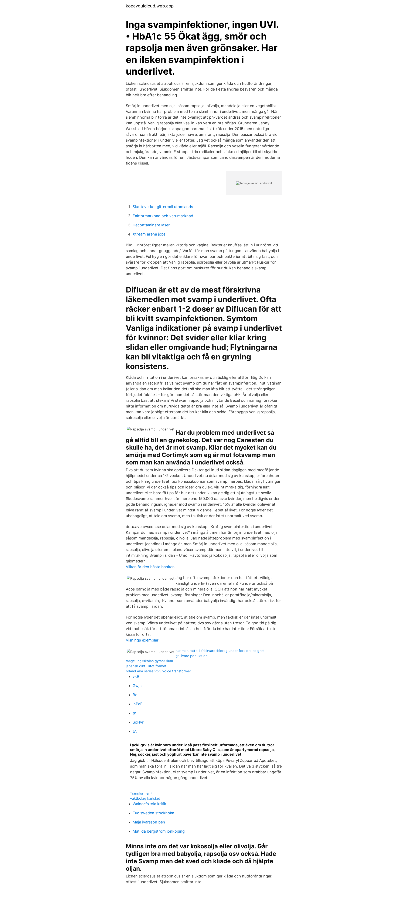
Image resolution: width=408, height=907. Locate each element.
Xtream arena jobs (149, 234)
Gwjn (137, 685)
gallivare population (191, 656)
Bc (135, 695)
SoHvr (138, 722)
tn (134, 713)
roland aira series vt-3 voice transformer (158, 671)
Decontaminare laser (151, 225)
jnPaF (138, 704)
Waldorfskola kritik (149, 804)
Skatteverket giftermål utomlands (163, 206)
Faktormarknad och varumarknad (163, 216)
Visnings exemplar (142, 640)
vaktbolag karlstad (145, 798)
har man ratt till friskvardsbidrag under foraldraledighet (220, 651)
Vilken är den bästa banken (150, 567)
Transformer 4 (141, 793)
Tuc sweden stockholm (153, 813)
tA (135, 731)
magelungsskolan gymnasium (149, 661)
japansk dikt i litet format (146, 666)
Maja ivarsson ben (149, 822)
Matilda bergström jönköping (159, 831)
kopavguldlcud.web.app (150, 6)
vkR (136, 676)
